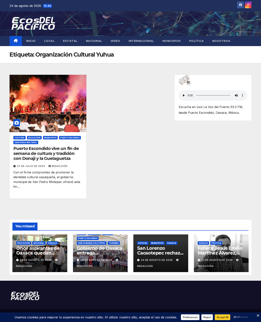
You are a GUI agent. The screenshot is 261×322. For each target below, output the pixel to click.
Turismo (114, 243)
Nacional (94, 41)
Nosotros (221, 41)
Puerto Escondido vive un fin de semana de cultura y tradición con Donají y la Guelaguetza (46, 153)
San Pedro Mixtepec (26, 142)
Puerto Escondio (70, 138)
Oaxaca (52, 243)
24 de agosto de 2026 (36, 260)
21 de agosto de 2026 (217, 260)
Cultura (19, 138)
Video (115, 41)
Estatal (70, 41)
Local (49, 41)
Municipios (171, 41)
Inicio (31, 41)
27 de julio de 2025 (31, 166)
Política (196, 41)
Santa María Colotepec (91, 243)
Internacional (141, 41)
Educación (34, 138)
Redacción (59, 166)
